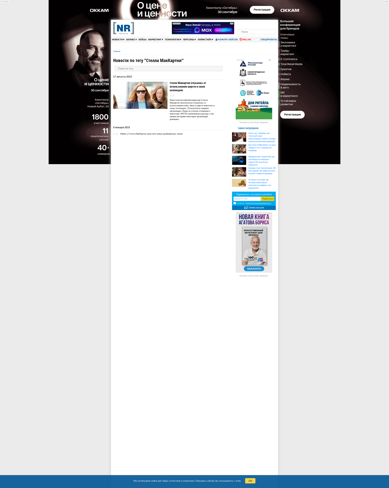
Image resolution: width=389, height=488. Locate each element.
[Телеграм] (241, 24)
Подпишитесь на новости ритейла (254, 194)
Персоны (189, 39)
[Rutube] (267, 24)
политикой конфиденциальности (258, 203)
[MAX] (252, 24)
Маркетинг (155, 39)
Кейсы (142, 39)
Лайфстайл (205, 39)
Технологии (173, 39)
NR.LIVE (247, 39)
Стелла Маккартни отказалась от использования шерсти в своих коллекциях (188, 86)
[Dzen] (257, 24)
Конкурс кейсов (228, 39)
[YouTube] (262, 24)
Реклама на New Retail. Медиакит (253, 122)
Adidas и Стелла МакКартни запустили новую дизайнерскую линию (151, 134)
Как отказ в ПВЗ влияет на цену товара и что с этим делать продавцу (262, 148)
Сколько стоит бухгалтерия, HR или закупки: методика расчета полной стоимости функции (262, 171)
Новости (118, 39)
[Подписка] (272, 24)
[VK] (246, 24)
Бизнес (131, 39)
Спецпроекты (268, 39)
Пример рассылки (256, 207)
